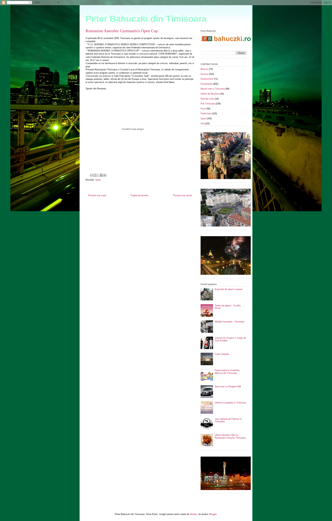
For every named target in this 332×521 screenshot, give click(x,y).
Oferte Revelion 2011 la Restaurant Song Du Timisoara (230, 436)
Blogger (212, 514)
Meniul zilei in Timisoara (213, 88)
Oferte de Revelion (210, 93)
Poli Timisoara (208, 103)
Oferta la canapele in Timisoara (230, 402)
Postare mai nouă (97, 195)
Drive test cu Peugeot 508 (228, 386)
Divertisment (207, 79)
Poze (203, 108)
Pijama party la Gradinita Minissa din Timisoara (227, 371)
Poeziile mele (207, 98)
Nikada (193, 514)
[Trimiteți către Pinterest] (105, 175)
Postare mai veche (182, 195)
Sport (98, 180)
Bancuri (204, 69)
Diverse (204, 74)
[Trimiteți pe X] (98, 175)
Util (202, 123)
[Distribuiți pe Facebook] (101, 175)
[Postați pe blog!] (95, 175)
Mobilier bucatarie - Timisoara (229, 321)
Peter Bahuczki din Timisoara (146, 19)
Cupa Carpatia (222, 354)
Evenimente (207, 84)
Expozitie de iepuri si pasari (228, 289)
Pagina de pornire (139, 195)
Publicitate (206, 113)
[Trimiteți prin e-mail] (91, 175)
